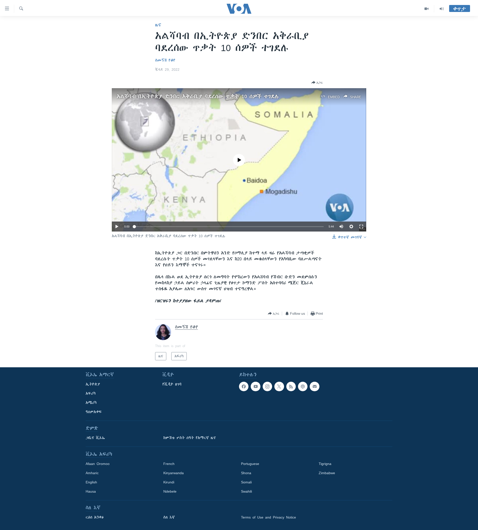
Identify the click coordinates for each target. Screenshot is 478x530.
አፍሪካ (91, 393)
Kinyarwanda (173, 473)
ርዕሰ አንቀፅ (95, 517)
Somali (246, 482)
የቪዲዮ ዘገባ (171, 384)
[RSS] (291, 386)
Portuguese (250, 463)
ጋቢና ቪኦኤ (95, 438)
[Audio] (441, 8)
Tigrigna (325, 463)
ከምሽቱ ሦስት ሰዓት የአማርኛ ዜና (189, 438)
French (169, 463)
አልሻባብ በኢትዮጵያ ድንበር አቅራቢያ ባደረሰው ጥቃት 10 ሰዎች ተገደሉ (198, 96)
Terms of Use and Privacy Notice (268, 517)
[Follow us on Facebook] (243, 386)
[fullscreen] (361, 226)
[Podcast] (302, 386)
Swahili (246, 491)
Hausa (91, 491)
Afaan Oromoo (98, 463)
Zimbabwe (327, 473)
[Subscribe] (314, 386)
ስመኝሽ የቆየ (165, 60)
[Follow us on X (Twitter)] (279, 386)
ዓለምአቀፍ (94, 412)
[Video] (426, 8)
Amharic (92, 473)
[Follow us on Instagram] (267, 386)
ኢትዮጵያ (93, 384)
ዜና (158, 24)
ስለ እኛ (169, 517)
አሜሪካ (91, 402)
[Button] (317, 82)
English (91, 482)
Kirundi (168, 482)
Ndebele (170, 491)
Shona (246, 473)
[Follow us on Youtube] (255, 386)
